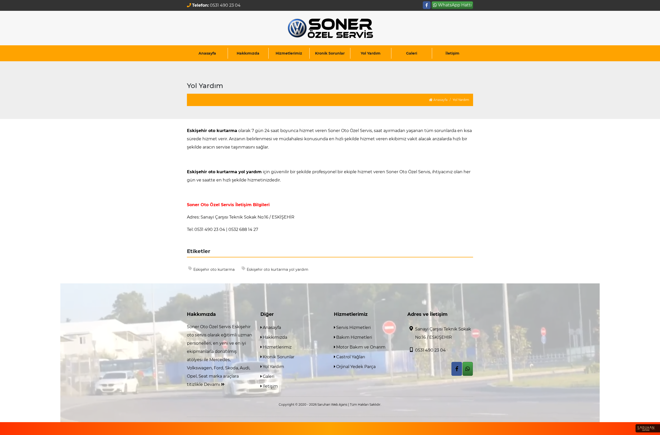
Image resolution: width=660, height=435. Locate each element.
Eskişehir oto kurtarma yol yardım (277, 269)
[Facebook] (427, 5)
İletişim (452, 53)
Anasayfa (207, 53)
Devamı (212, 384)
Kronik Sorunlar (330, 53)
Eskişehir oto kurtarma (214, 269)
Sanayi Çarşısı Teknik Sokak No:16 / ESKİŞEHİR (443, 333)
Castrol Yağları (350, 356)
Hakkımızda (248, 53)
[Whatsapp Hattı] (468, 369)
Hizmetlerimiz (289, 53)
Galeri (411, 53)
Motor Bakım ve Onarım (360, 347)
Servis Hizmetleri (353, 327)
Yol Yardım (371, 53)
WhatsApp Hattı (455, 5)
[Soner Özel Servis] (330, 28)
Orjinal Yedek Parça (355, 366)
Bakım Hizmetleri (353, 337)
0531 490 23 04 (430, 350)
